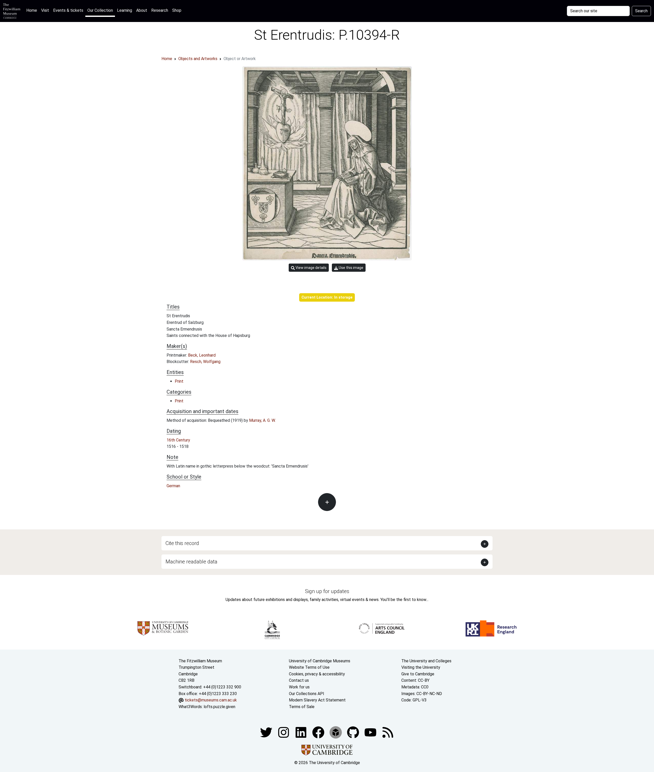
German (173, 485)
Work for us (299, 687)
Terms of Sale (301, 706)
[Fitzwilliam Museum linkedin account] (319, 732)
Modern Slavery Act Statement (317, 700)
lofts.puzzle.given (219, 706)
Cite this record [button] (182, 543)
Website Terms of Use (309, 667)
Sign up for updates (327, 591)
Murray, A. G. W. (262, 420)
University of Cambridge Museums (319, 661)
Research (159, 10)
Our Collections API (306, 693)
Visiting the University (420, 667)
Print (179, 381)
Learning (124, 10)
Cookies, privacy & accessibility (317, 674)
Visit (45, 10)
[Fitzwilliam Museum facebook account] (301, 732)
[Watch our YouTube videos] (371, 732)
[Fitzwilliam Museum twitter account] (266, 732)
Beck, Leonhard (202, 355)
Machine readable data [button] (191, 562)
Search (641, 10)
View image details (310, 268)
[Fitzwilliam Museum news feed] (388, 732)
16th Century (178, 440)
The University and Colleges (426, 661)
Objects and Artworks (197, 58)
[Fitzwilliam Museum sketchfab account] (336, 732)
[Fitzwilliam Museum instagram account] (284, 732)
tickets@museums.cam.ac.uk (211, 700)
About (141, 10)
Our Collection (100, 10)
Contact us (299, 680)
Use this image (350, 268)
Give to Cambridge (417, 674)
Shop (176, 10)
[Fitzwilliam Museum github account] (353, 732)
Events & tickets (68, 10)
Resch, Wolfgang (205, 361)
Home (32, 10)
